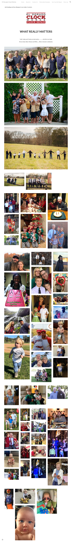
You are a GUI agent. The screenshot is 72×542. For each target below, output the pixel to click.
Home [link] (22, 2)
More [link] (65, 2)
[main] (36, 31)
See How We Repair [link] (57, 2)
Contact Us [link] (35, 2)
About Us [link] (28, 2)
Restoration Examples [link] (45, 2)
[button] (70, 2)
